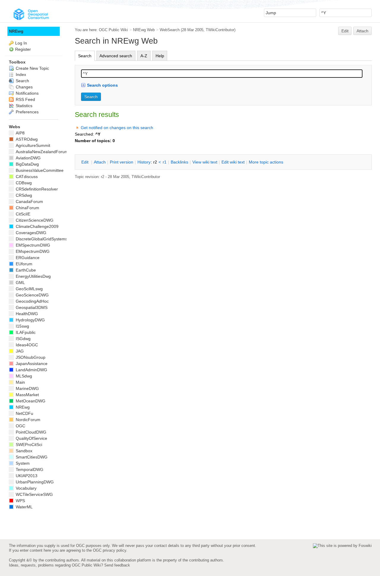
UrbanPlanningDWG (34, 482)
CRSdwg (23, 195)
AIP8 (20, 133)
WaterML (24, 506)
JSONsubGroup (30, 357)
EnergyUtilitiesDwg (33, 276)
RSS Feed (25, 99)
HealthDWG (26, 313)
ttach (100, 162)
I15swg (22, 326)
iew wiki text (204, 162)
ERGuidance (27, 257)
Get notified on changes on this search (117, 127)
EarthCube (25, 270)
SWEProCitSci (28, 444)
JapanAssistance (31, 363)
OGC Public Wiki (113, 30)
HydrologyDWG (30, 320)
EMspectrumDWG (32, 251)
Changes (24, 87)
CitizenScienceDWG (34, 220)
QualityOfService (31, 438)
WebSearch (170, 30)
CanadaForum (29, 201)
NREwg (16, 31)
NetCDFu (24, 413)
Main (20, 382)
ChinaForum (27, 207)
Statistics (23, 105)
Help (160, 55)
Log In (21, 43)
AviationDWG (28, 157)
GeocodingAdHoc (32, 301)
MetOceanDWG (30, 401)
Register (23, 49)
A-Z (143, 55)
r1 (165, 162)
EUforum (23, 263)
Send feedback (117, 565)
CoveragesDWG (30, 232)
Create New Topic (32, 68)
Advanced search (115, 55)
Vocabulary (26, 488)
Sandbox (23, 450)
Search (84, 55)
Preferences (27, 112)
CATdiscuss (26, 176)
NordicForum (27, 419)
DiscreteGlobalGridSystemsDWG (46, 239)
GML (20, 282)
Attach (362, 30)
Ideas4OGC (26, 344)
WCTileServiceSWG (34, 494)
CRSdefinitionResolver (36, 189)
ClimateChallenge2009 (36, 226)
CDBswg (23, 182)
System (22, 463)
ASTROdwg (26, 139)
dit (85, 162)
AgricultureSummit (32, 145)
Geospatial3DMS (31, 307)
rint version (121, 162)
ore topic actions (266, 162)
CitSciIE (22, 214)
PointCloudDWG (30, 432)
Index (20, 74)
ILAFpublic (25, 332)
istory (144, 162)
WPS (20, 500)
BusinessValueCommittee (39, 170)
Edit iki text (233, 162)
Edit (345, 30)
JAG (19, 351)
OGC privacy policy (109, 550)
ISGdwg (23, 338)
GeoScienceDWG (32, 295)
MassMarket (27, 394)
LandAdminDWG (31, 369)
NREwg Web (144, 30)
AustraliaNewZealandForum (41, 151)
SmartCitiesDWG (31, 457)
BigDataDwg (27, 164)
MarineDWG (27, 388)
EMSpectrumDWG (32, 245)
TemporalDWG (29, 469)
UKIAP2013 (26, 475)
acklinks (179, 162)
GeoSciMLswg (29, 288)
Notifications (27, 93)
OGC (20, 425)
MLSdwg (23, 376)
